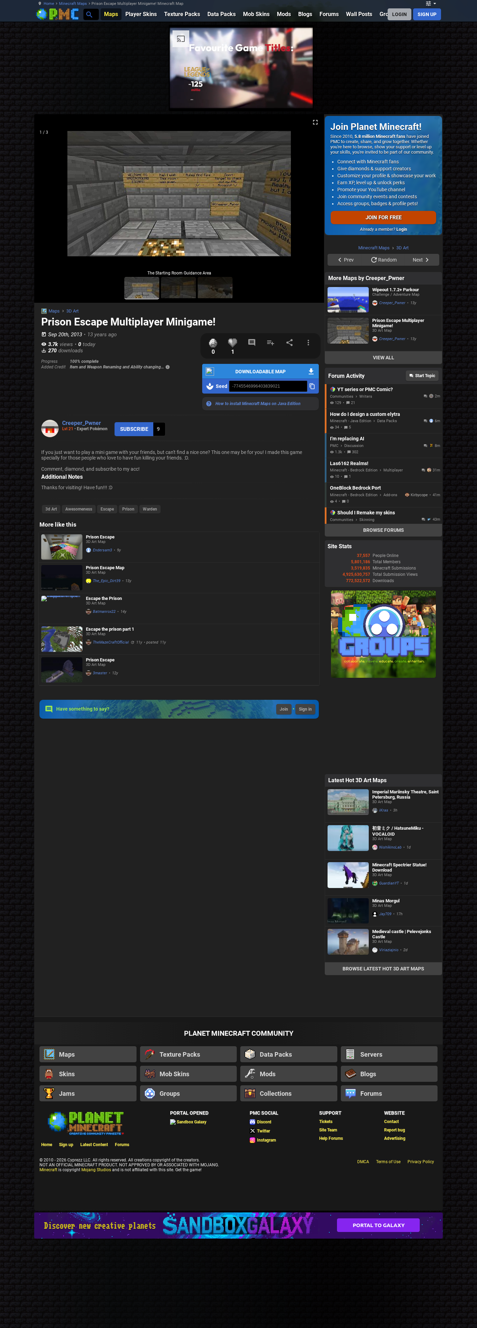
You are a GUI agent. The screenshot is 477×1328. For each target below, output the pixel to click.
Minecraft (48, 1169)
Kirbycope (419, 495)
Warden (150, 509)
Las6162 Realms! (349, 463)
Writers (365, 396)
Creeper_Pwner (81, 423)
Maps (54, 311)
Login (401, 229)
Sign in (305, 709)
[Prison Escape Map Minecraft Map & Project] (61, 577)
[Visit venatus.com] (299, 97)
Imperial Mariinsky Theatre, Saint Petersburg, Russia (405, 794)
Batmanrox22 (104, 611)
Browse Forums (383, 530)
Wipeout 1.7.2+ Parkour (395, 289)
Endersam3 (102, 550)
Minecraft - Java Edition (350, 421)
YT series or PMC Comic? (365, 389)
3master (100, 673)
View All (383, 357)
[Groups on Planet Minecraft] (383, 676)
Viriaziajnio (388, 950)
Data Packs (387, 421)
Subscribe (134, 429)
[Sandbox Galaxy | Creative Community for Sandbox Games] (238, 1225)
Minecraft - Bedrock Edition (353, 470)
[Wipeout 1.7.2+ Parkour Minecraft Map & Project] (348, 300)
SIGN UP (427, 14)
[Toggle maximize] (315, 122)
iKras (383, 810)
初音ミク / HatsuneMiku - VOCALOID (398, 831)
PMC (334, 445)
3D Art (72, 311)
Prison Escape (100, 537)
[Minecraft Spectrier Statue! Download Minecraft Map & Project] (348, 877)
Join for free (384, 217)
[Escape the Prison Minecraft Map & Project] (61, 608)
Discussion (354, 445)
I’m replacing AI (347, 438)
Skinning (366, 520)
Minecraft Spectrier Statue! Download (399, 867)
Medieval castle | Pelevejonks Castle (401, 934)
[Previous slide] (48, 196)
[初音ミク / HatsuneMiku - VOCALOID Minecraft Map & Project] (348, 841)
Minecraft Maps (73, 3)
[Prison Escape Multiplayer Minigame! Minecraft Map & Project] (348, 333)
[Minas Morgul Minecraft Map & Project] (348, 911)
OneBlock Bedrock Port (355, 488)
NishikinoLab (390, 847)
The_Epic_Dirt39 (106, 581)
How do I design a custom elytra (365, 414)
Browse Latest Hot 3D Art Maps (383, 968)
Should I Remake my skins (366, 512)
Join (284, 709)
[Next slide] (310, 196)
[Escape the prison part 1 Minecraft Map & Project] (61, 639)
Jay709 (385, 914)
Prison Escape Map (105, 567)
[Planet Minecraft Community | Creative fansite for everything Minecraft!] (85, 1122)
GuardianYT (389, 883)
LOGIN (399, 14)
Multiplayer (393, 470)
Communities (341, 396)
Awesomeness (78, 509)
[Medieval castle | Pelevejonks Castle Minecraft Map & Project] (348, 944)
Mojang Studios (96, 1169)
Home (49, 3)
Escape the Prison (104, 598)
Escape (107, 509)
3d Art (51, 509)
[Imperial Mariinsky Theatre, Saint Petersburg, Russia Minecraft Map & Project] (348, 804)
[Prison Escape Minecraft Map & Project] (61, 547)
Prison (128, 509)
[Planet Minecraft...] (89, 14)
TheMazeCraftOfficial (111, 642)
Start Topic (425, 375)
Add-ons (390, 495)
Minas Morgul (385, 900)
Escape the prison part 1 (110, 629)
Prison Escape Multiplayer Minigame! (398, 323)
